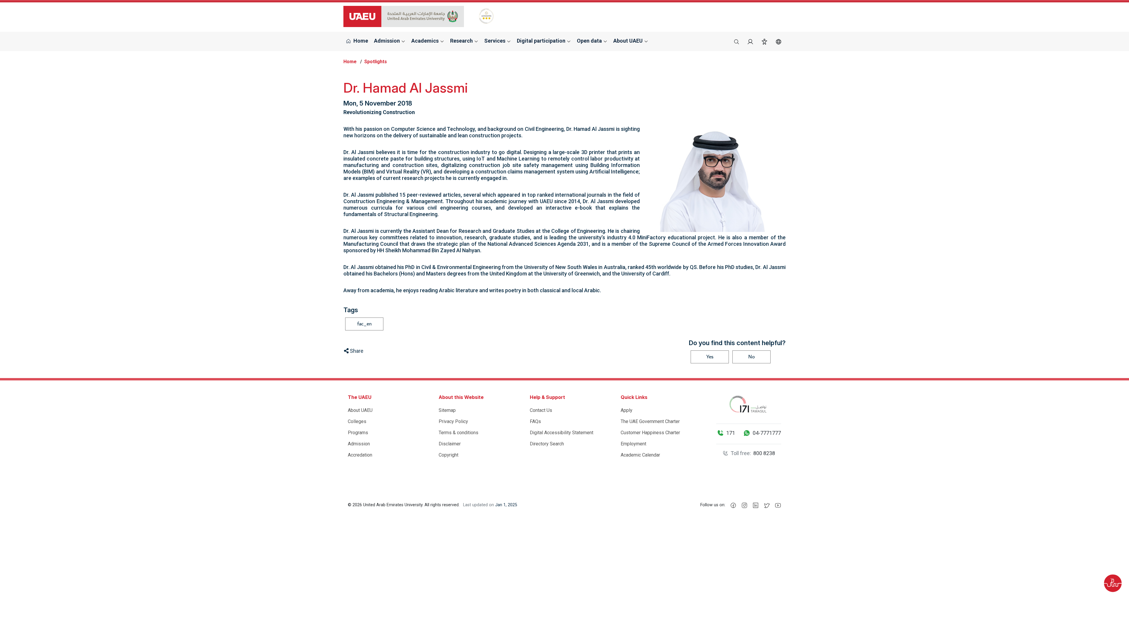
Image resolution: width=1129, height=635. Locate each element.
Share (356, 351)
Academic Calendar (640, 455)
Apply (626, 410)
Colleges (357, 421)
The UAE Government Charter (650, 421)
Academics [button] (425, 41)
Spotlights (375, 61)
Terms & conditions (458, 432)
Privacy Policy (453, 421)
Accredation (360, 455)
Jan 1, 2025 (506, 504)
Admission (359, 444)
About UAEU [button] (628, 41)
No (751, 356)
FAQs (535, 421)
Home (360, 41)
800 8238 (764, 453)
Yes (710, 356)
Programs (358, 432)
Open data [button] (590, 41)
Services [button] (495, 41)
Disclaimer (450, 444)
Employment (633, 444)
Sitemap (447, 410)
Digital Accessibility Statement (561, 432)
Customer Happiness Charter (650, 432)
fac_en (364, 324)
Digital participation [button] (542, 41)
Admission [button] (387, 41)
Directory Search (547, 444)
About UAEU (360, 410)
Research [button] (462, 41)
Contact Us (541, 410)
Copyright (448, 455)
